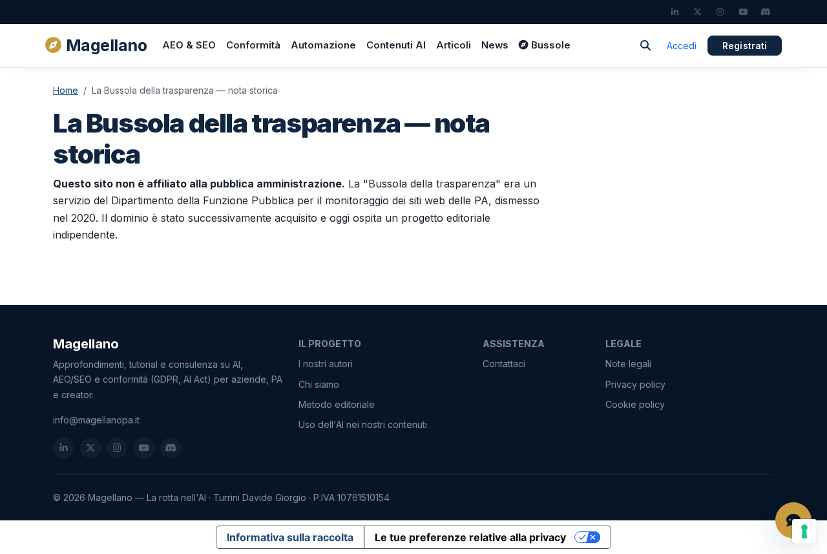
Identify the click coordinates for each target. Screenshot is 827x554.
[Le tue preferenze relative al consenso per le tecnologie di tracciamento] (804, 531)
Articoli (453, 45)
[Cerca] (645, 45)
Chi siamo (318, 384)
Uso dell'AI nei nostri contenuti (362, 424)
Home (65, 90)
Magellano (106, 45)
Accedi (681, 45)
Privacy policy (635, 384)
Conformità (253, 45)
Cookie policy (635, 404)
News (494, 45)
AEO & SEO (189, 45)
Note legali (628, 363)
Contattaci (504, 363)
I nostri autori (325, 363)
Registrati (744, 45)
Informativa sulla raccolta (290, 537)
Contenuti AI (396, 45)
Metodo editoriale (336, 404)
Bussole (551, 45)
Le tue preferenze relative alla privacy (470, 537)
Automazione (323, 45)
